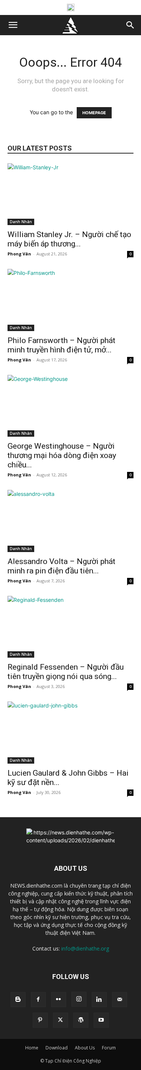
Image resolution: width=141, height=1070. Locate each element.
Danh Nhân (21, 221)
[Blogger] (18, 999)
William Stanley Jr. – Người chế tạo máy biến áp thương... (69, 239)
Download (56, 1048)
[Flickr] (58, 999)
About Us (85, 1048)
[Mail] (119, 999)
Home (31, 1048)
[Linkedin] (99, 999)
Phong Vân (19, 254)
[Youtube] (101, 1020)
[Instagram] (78, 999)
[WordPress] (80, 1020)
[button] (13, 25)
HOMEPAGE (94, 112)
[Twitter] (60, 1020)
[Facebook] (38, 999)
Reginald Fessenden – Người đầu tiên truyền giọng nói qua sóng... (66, 672)
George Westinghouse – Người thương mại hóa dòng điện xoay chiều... (62, 455)
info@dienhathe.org (85, 948)
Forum (109, 1048)
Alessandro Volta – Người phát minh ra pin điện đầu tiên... (61, 566)
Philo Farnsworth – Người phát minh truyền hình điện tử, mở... (61, 345)
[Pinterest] (40, 1020)
